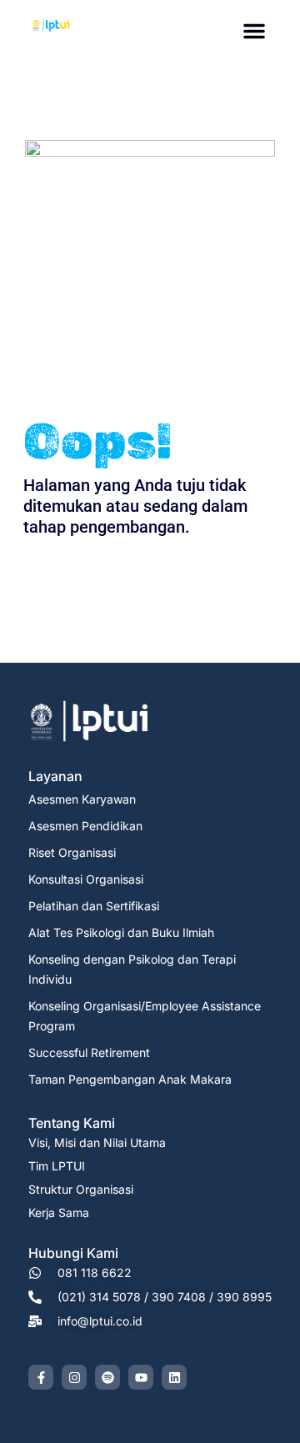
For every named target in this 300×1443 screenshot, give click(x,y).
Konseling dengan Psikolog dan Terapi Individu (132, 969)
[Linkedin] (174, 1377)
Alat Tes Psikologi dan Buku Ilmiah (121, 932)
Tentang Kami (71, 1123)
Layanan (55, 776)
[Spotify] (107, 1377)
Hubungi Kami (73, 1253)
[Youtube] (140, 1377)
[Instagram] (74, 1377)
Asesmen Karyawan (82, 799)
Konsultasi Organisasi (85, 879)
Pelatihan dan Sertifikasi (93, 906)
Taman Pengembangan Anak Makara (130, 1079)
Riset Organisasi (72, 852)
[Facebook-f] (40, 1377)
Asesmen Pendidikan (85, 826)
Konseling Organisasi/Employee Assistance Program (144, 1016)
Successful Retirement (89, 1052)
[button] (254, 30)
